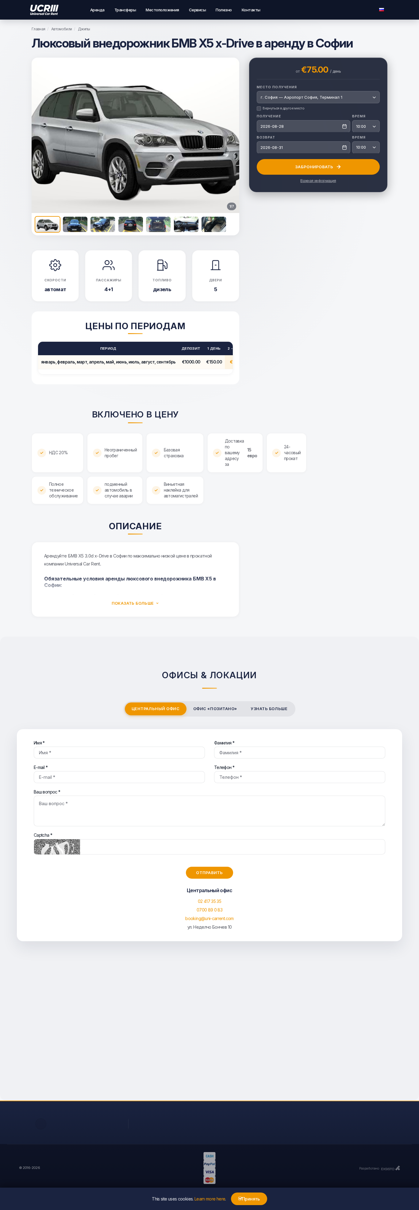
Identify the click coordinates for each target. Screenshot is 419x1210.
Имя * (39, 742)
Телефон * (224, 767)
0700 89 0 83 (209, 909)
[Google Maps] (209, 1027)
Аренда (97, 9)
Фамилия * (224, 742)
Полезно (224, 9)
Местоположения (162, 9)
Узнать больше (269, 708)
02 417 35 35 (209, 901)
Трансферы (125, 9)
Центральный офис (155, 708)
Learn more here (209, 1198)
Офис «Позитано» (215, 708)
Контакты (251, 9)
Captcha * (43, 835)
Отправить (209, 872)
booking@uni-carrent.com (209, 918)
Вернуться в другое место (283, 108)
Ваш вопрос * (47, 791)
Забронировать (314, 166)
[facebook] (40, 1123)
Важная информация (318, 180)
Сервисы (197, 9)
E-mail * (41, 767)
